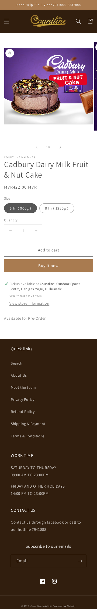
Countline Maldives (41, 605)
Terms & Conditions (28, 436)
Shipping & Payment (28, 423)
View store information (29, 303)
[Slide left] (37, 147)
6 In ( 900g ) (20, 208)
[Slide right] (60, 147)
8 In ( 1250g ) (56, 208)
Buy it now (48, 265)
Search (17, 363)
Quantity (11, 220)
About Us (19, 375)
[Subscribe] (80, 561)
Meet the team (23, 387)
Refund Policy (23, 411)
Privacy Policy (22, 399)
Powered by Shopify (64, 605)
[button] (7, 21)
